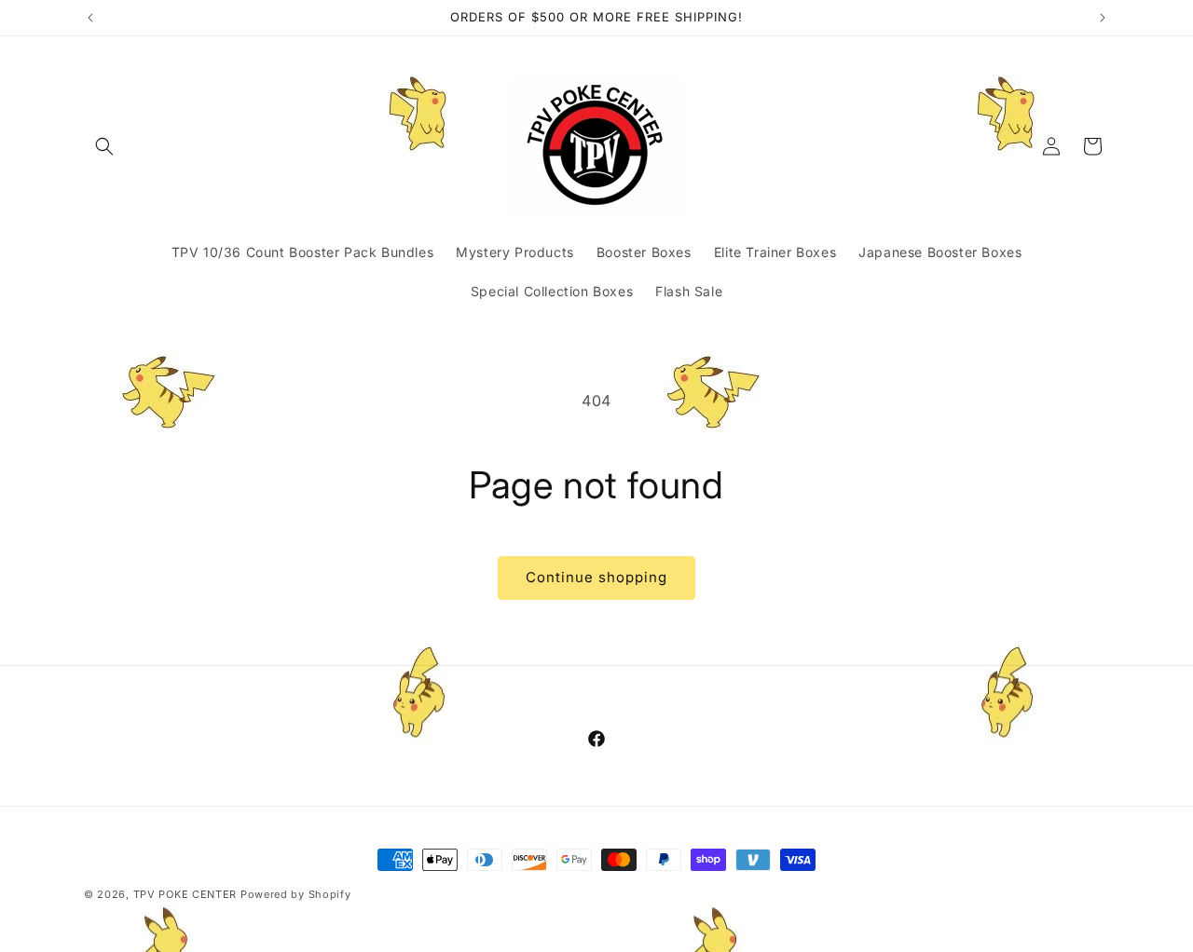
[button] (104, 146)
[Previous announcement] (90, 17)
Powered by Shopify (295, 894)
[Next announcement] (1102, 17)
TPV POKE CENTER (185, 894)
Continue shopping (596, 577)
